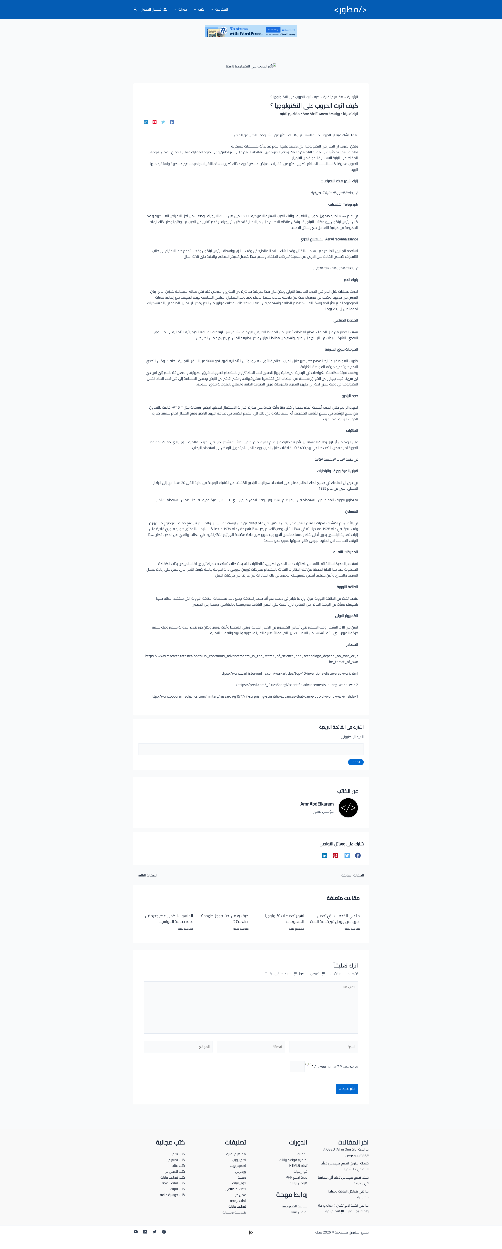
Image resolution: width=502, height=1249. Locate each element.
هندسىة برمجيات (234, 1212)
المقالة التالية (145, 875)
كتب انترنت (177, 1189)
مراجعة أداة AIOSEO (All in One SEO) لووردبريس (346, 1152)
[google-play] (251, 1232)
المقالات (221, 9)
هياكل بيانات (298, 1183)
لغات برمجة (238, 1200)
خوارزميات (300, 1171)
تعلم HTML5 (298, 1165)
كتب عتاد (178, 1165)
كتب (201, 9)
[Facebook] (172, 121)
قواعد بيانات (237, 1206)
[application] (213, 9)
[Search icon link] (135, 9)
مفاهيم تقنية (290, 113)
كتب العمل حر (175, 1171)
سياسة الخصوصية (294, 1206)
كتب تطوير (178, 1154)
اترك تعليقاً (350, 113)
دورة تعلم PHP (296, 1177)
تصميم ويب (238, 1165)
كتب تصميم (176, 1160)
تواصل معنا (299, 1212)
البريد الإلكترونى (352, 736)
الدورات (302, 1154)
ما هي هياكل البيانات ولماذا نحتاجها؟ (348, 1194)
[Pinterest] (154, 121)
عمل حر (240, 1195)
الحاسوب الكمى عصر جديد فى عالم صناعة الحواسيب (169, 918)
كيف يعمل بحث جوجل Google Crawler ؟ (225, 918)
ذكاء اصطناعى (235, 1189)
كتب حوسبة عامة (172, 1195)
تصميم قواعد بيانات (293, 1160)
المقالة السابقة (354, 875)
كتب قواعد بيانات (172, 1177)
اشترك (356, 762)
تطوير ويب (239, 1160)
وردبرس (240, 1171)
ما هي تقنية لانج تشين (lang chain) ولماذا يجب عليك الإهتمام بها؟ (343, 1208)
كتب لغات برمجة (173, 1183)
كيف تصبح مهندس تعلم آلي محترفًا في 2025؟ (343, 1180)
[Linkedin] (146, 121)
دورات (182, 9)
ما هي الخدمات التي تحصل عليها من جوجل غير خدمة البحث (335, 918)
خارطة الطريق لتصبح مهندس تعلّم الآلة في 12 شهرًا (345, 1166)
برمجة (242, 1177)
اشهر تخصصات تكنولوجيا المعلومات (284, 918)
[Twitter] (163, 121)
